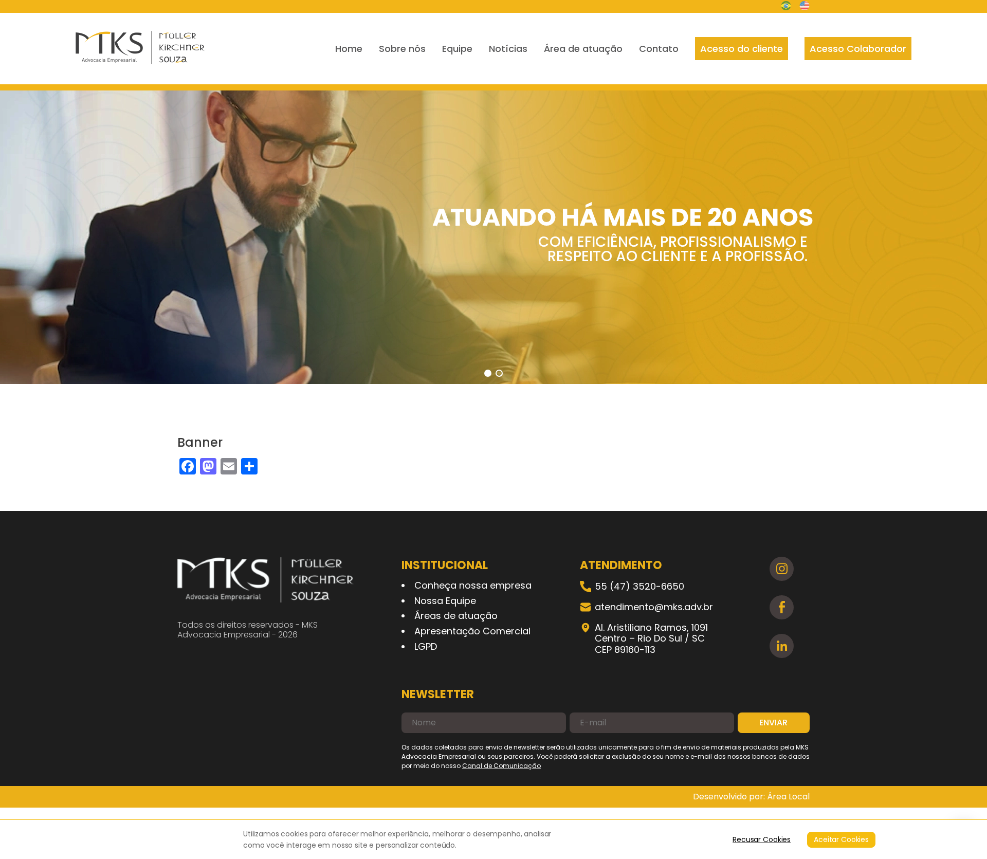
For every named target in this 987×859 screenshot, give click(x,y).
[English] (804, 7)
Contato (659, 48)
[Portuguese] (786, 7)
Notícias (508, 48)
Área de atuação (583, 48)
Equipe (457, 48)
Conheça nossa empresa (473, 585)
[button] (487, 373)
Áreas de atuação (456, 615)
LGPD (425, 646)
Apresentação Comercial (472, 631)
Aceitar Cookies (841, 839)
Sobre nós (402, 48)
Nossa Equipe (445, 600)
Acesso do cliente (741, 48)
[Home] (140, 48)
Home (348, 48)
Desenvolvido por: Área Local (751, 796)
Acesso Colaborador (858, 48)
